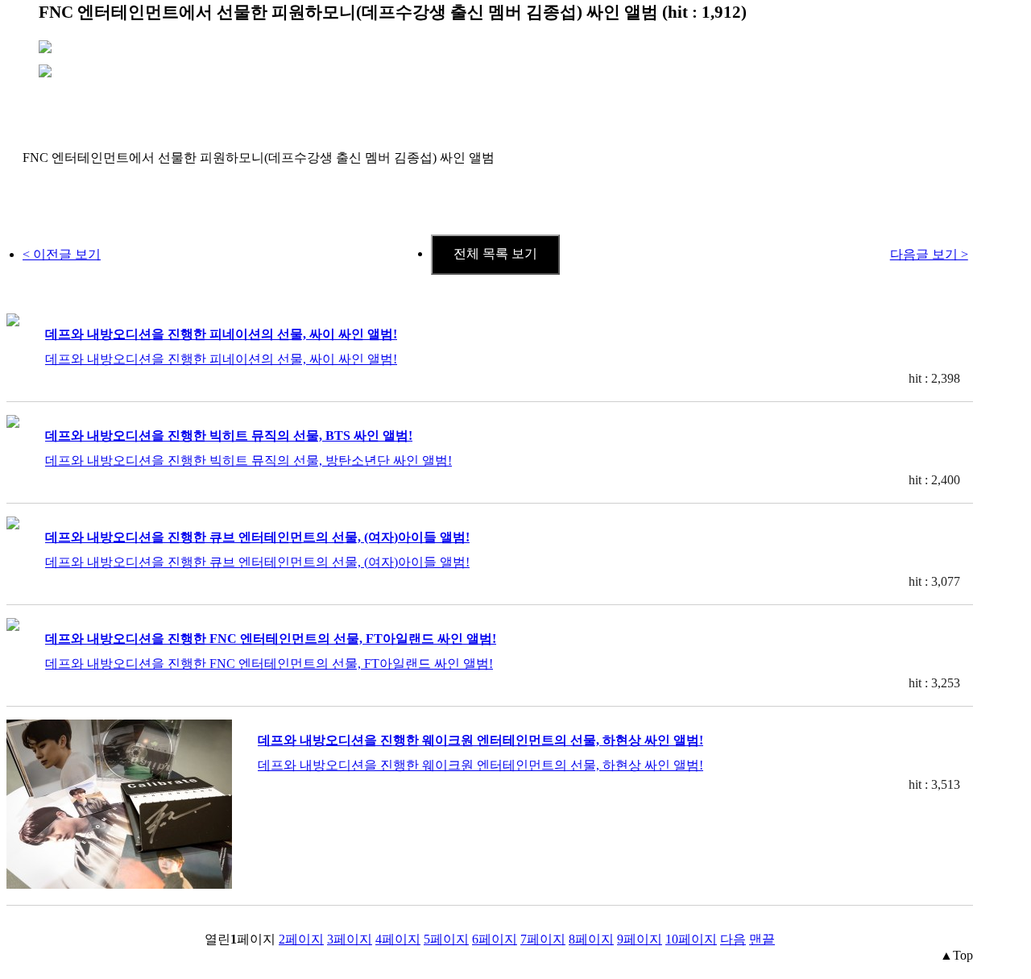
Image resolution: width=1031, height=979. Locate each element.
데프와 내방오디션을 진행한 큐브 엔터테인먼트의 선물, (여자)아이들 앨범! (257, 537)
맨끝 (762, 939)
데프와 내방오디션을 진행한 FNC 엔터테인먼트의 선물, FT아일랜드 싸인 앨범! (270, 638)
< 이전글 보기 (62, 254)
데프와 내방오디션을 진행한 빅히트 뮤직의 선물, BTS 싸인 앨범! (228, 435)
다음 (733, 939)
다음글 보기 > (929, 254)
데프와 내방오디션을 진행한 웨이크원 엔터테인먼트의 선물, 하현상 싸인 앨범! (480, 740)
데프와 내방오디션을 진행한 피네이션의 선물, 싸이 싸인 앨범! (221, 334)
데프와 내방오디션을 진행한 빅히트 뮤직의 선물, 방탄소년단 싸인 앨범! (248, 460)
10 (691, 939)
